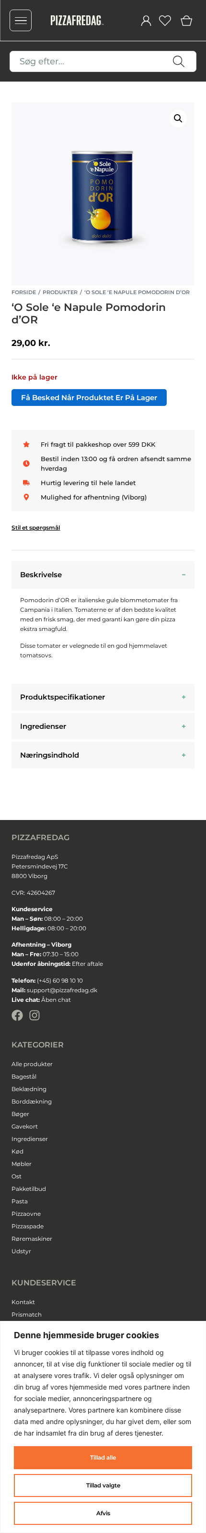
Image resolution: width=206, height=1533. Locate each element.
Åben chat (56, 999)
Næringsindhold (49, 755)
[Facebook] (17, 1015)
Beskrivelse (41, 574)
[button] (178, 118)
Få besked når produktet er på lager (89, 397)
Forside (23, 292)
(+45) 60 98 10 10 (60, 980)
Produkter (60, 292)
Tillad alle (103, 1457)
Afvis (103, 1513)
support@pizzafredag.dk (62, 990)
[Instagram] (34, 1015)
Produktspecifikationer (62, 696)
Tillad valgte (103, 1485)
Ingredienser (43, 726)
